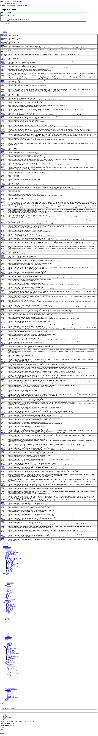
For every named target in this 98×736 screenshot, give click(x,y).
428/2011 (2, 315)
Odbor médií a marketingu (12, 668)
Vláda (8, 693)
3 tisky (8, 20)
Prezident (9, 691)
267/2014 (2, 361)
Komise (6, 597)
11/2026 (2, 538)
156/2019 (2, 429)
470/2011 (2, 319)
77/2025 (2, 517)
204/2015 (2, 369)
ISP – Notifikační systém (9, 679)
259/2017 (2, 412)
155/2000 (2, 107)
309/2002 (2, 126)
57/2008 (2, 230)
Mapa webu (7, 698)
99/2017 (2, 403)
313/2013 (2, 345)
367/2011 (2, 309)
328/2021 (2, 460)
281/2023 (2, 487)
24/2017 (2, 399)
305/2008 (2, 238)
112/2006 (2, 184)
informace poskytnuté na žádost (13, 676)
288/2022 (2, 468)
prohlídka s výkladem (11, 650)
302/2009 (2, 272)
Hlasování (7, 619)
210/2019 (2, 434)
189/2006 (2, 194)
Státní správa (9, 694)
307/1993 (2, 73)
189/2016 (2, 387)
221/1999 (2, 39)
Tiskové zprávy (10, 664)
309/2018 (2, 422)
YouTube (2, 727)
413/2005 (2, 163)
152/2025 (2, 521)
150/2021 (2, 453)
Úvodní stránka (5, 546)
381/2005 (2, 160)
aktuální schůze (10, 607)
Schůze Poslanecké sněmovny (10, 606)
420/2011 (2, 314)
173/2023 (2, 484)
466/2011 (2, 318)
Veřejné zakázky (10, 562)
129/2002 (2, 118)
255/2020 (2, 445)
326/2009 (2, 275)
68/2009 (2, 259)
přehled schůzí (9, 610)
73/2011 (2, 293)
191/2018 (2, 420)
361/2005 (2, 159)
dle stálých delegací (10, 582)
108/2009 (2, 260)
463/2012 (2, 336)
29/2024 (2, 499)
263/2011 (2, 296)
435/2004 (2, 41)
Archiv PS (7, 661)
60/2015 (2, 365)
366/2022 (2, 471)
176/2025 (2, 522)
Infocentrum (7, 655)
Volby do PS (7, 548)
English (1, 703)
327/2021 (2, 459)
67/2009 (2, 257)
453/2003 (2, 136)
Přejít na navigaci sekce (13, 3)
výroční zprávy (10, 677)
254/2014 (2, 359)
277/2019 (2, 439)
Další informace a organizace (12, 697)
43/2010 (2, 281)
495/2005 (2, 167)
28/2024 (2, 496)
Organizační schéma (11, 560)
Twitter (1, 731)
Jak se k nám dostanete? (9, 687)
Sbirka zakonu (5, 25)
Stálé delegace (7, 598)
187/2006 (2, 45)
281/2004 (2, 140)
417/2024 (2, 510)
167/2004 (2, 139)
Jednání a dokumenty (12, 5)
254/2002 (2, 121)
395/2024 (2, 508)
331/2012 (2, 327)
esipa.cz (4, 30)
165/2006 (2, 188)
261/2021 (2, 456)
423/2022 (2, 472)
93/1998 (2, 91)
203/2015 (2, 368)
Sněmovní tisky (8, 628)
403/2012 (2, 335)
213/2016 (2, 393)
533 (8, 19)
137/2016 (2, 385)
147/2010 (2, 284)
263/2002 (2, 122)
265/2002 (2, 125)
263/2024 (2, 507)
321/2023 (2, 488)
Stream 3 (8, 614)
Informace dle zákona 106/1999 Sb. (7, 725)
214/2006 (2, 195)
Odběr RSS (5, 716)
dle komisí (9, 581)
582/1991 (2, 36)
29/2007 (2, 209)
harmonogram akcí (10, 605)
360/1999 (2, 101)
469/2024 (2, 511)
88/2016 (2, 381)
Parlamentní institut (8, 571)
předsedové (9, 595)
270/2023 (2, 485)
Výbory (6, 594)
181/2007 (2, 215)
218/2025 (2, 526)
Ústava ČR (7, 555)
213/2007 (2, 216)
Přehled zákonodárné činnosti (10, 554)
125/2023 (2, 481)
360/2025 (2, 535)
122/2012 (2, 322)
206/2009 (2, 263)
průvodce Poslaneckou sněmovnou (13, 653)
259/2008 (2, 235)
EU (8, 695)
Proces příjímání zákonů (9, 553)
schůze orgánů (9, 649)
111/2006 (2, 43)
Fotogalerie (7, 669)
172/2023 (2, 483)
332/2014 (2, 363)
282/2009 (2, 271)
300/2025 (2, 531)
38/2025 (2, 514)
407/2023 (2, 491)
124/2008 (2, 231)
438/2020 (2, 449)
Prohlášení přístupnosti (7, 717)
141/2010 (2, 283)
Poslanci (6, 576)
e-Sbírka (4, 24)
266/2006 (2, 198)
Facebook (2, 729)
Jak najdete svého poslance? (10, 688)
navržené (8, 640)
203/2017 (2, 408)
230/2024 (2, 504)
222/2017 (2, 411)
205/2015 (2, 54)
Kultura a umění (8, 654)
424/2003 (2, 133)
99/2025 (2, 518)
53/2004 (2, 138)
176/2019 (2, 432)
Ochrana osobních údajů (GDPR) (11, 682)
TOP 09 (8, 593)
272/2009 (2, 267)
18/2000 (2, 102)
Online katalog (10, 570)
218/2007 (2, 219)
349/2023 (2, 489)
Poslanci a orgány (6, 573)
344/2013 (2, 346)
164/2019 (2, 430)
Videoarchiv (9, 618)
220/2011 (2, 295)
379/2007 (2, 226)
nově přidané (9, 629)
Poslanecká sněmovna (7, 547)
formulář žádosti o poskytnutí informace (14, 674)
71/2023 (2, 477)
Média (6, 663)
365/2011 (2, 305)
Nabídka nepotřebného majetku (12, 566)
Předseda (6, 574)
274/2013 (2, 341)
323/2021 (2, 457)
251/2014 (2, 356)
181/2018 (2, 419)
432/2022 (2, 474)
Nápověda (7, 699)
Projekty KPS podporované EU (13, 563)
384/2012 (2, 330)
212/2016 (2, 391)
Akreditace (9, 667)
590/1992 (2, 67)
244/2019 (2, 437)
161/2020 (2, 444)
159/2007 (2, 213)
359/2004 (2, 143)
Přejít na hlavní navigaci (4, 3)
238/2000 (2, 112)
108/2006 (2, 42)
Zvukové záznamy (10, 617)
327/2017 (2, 416)
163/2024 (2, 502)
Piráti (8, 589)
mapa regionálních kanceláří (12, 689)
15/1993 (2, 69)
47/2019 (2, 426)
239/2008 (2, 234)
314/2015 (2, 375)
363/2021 (2, 463)
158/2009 (2, 261)
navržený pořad (10, 608)
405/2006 (2, 202)
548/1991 (2, 61)
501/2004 (2, 152)
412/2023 (2, 494)
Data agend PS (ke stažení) (10, 662)
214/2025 (2, 523)
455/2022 (2, 476)
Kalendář (6, 603)
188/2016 (2, 386)
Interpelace (7, 624)
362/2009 (2, 279)
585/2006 (2, 205)
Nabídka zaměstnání (11, 565)
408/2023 (2, 493)
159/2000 (2, 109)
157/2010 (2, 287)
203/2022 (2, 466)
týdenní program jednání (11, 604)
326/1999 (2, 98)
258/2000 (2, 113)
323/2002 (2, 253)
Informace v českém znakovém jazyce (12, 670)
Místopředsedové (8, 575)
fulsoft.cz (4, 31)
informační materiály (11, 658)
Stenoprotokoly (7, 620)
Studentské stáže (10, 568)
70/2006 (2, 172)
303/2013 (2, 342)
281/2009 (2, 269)
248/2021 (2, 455)
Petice (6, 671)
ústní (8, 626)
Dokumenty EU (8, 638)
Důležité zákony (8, 557)
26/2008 (2, 228)
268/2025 (2, 527)
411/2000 (2, 114)
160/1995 (2, 85)
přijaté (8, 641)
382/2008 (2, 49)
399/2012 (2, 332)
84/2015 (2, 367)
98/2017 (2, 402)
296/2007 (2, 225)
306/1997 (2, 89)
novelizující (9, 642)
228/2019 (2, 435)
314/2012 (2, 326)
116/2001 (2, 116)
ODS (8, 587)
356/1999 (2, 99)
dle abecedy (9, 577)
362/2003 (2, 131)
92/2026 (2, 539)
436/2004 (2, 151)
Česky (4, 705)
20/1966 (2, 35)
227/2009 (2, 265)
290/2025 (2, 530)
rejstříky (8, 636)
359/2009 (2, 277)
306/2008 (2, 47)
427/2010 (2, 291)
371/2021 (2, 464)
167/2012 (2, 324)
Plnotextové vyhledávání (6, 708)
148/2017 (2, 405)
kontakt (8, 659)
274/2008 (2, 237)
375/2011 (2, 52)
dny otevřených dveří (11, 651)
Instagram (2, 733)
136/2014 (2, 351)
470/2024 (2, 512)
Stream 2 (8, 613)
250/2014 (2, 355)
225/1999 (2, 97)
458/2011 (2, 317)
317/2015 (2, 377)
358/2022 (2, 470)
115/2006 (2, 186)
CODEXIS (5, 32)
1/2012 (3, 321)
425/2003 (2, 134)
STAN (8, 588)
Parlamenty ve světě (10, 696)
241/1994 (2, 75)
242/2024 (2, 506)
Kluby (6, 585)
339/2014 (2, 364)
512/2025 (2, 536)
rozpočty (8, 633)
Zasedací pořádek (8, 601)
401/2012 (2, 334)
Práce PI (8, 572)
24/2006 (2, 171)
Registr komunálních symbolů (10, 678)
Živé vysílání (7, 611)
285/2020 (2, 448)
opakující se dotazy (10, 675)
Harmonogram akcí (10, 551)
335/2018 (2, 423)
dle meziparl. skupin (10, 583)
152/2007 (2, 211)
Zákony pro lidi (5, 29)
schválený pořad (10, 609)
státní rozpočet (9, 644)
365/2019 (2, 442)
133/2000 (2, 106)
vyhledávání (9, 643)
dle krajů (8, 584)
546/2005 (2, 169)
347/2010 (2, 290)
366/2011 (2, 306)
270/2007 (2, 223)
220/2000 (2, 110)
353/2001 (2, 117)
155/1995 (2, 38)
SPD (8, 591)
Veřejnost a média (6, 646)
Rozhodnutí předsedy (9, 623)
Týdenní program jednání (11, 550)
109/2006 (2, 179)
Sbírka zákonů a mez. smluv (22, 5)
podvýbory (9, 596)
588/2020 (2, 452)
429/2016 (2, 398)
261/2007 (2, 222)
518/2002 (2, 129)
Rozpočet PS (9, 567)
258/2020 (2, 447)
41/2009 (2, 256)
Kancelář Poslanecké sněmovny (10, 559)
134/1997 (2, 86)
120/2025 (2, 519)
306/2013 (2, 343)
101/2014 (2, 349)
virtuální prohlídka (10, 652)
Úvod (7, 5)
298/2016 (2, 394)
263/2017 (2, 414)
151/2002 (2, 120)
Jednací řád (7, 556)
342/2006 (2, 201)
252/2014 (2, 358)
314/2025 (2, 534)
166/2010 (2, 288)
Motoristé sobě (10, 592)
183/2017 (2, 407)
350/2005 (2, 157)
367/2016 (2, 396)
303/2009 (2, 273)
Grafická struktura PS (9, 600)
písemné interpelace (10, 634)
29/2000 (2, 103)
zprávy (8, 635)
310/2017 (2, 415)
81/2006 (2, 173)
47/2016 (2, 380)
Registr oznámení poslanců (10, 599)
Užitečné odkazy (8, 690)
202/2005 (2, 155)
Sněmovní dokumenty (9, 637)
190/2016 (2, 390)
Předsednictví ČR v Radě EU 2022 (11, 552)
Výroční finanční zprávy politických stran (12, 681)
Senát (8, 692)
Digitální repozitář (8, 621)
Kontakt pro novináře (11, 666)
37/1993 (2, 70)
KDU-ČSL (9, 590)
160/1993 (2, 71)
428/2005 (2, 164)
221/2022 (2, 467)
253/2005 (2, 156)
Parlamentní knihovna (9, 569)
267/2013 (2, 339)
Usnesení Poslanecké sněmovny (10, 622)
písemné (8, 625)
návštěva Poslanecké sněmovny (13, 656)
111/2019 (2, 427)
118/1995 (2, 80)
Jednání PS (7, 549)
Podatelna (9, 686)
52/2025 (2, 515)
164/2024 (2, 503)
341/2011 (2, 300)
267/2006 (2, 46)
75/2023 (2, 479)
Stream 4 (8, 615)
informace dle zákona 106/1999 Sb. (13, 673)
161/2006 (2, 187)
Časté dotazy (7, 700)
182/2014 (2, 353)
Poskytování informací (11, 561)
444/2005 (2, 166)
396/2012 (2, 331)
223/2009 (2, 264)
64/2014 (2, 347)
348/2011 (2, 301)
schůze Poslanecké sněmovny (12, 648)
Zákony (6, 639)
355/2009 (2, 276)
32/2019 (2, 424)
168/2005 (2, 153)
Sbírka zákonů (9, 645)
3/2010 (3, 280)
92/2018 (2, 418)
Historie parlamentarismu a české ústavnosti (13, 558)
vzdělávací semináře (10, 657)
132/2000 (2, 105)
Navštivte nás (7, 647)
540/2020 (2, 451)
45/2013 (2, 338)
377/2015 (2, 379)
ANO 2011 (9, 586)
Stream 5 (8, 616)
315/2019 (2, 440)
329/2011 (2, 298)
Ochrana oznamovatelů (11, 564)
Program (8, 665)
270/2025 (2, 528)
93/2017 (2, 400)
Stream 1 (8, 612)
